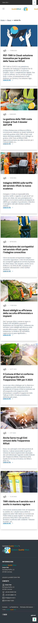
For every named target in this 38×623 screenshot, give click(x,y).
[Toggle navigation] (3, 9)
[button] (6, 2)
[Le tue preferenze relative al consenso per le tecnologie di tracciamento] (34, 619)
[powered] (33, 615)
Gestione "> (15, 548)
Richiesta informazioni (26, 607)
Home (3, 20)
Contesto (4, 607)
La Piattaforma (14, 607)
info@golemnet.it (10, 598)
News (9, 20)
